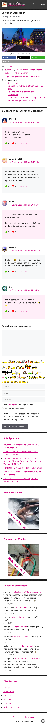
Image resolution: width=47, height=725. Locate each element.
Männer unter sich (19, 627)
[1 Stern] (2, 53)
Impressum (29, 717)
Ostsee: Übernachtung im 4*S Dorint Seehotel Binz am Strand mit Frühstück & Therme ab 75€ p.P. (22, 461)
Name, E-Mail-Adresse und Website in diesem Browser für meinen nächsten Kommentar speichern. (21, 417)
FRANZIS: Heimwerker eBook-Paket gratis (22, 468)
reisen (26, 70)
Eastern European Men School (21, 100)
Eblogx (6, 688)
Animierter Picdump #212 (16, 73)
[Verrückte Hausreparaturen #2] (23, 560)
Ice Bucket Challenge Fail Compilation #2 (26, 97)
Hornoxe (7, 699)
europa (18, 70)
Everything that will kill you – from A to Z (23, 77)
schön (32, 70)
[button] (33, 4)
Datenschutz (13, 83)
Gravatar (11, 405)
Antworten (23, 143)
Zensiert (7, 695)
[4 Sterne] (7, 53)
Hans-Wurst (8, 692)
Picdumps (7, 703)
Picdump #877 (21, 607)
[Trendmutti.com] (13, 4)
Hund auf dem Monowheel (27, 658)
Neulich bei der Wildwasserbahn (26, 592)
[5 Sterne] (9, 53)
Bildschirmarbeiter (11, 707)
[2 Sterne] (4, 53)
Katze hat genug (18, 617)
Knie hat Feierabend (23, 646)
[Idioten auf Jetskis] (23, 514)
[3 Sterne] (6, 53)
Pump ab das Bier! (20, 636)
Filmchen (9, 66)
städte (39, 70)
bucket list (9, 70)
